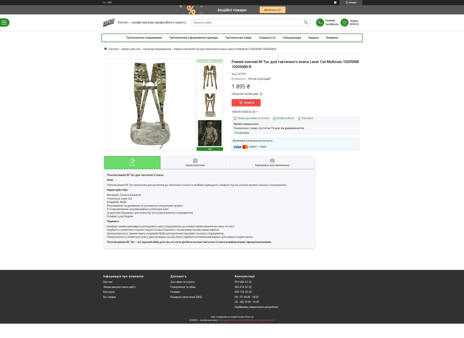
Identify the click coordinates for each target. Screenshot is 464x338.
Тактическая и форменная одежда (193, 37)
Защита (313, 37)
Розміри (175, 291)
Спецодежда (292, 37)
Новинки (332, 37)
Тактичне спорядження (157, 49)
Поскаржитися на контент (232, 320)
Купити (249, 102)
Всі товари (109, 297)
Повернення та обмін (183, 287)
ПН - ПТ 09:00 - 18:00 (246, 297)
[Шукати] (306, 22)
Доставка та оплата (182, 281)
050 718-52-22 (243, 291)
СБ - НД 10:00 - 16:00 (247, 301)
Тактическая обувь (238, 37)
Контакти (109, 291)
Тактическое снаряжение (144, 37)
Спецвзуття (267, 37)
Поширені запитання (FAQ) (186, 297)
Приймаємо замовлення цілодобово (256, 307)
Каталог (114, 49)
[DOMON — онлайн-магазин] (108, 22)
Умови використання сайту (119, 287)
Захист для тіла (131, 49)
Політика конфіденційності (261, 320)
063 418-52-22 (243, 287)
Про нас (108, 281)
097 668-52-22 (243, 281)
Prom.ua (249, 317)
